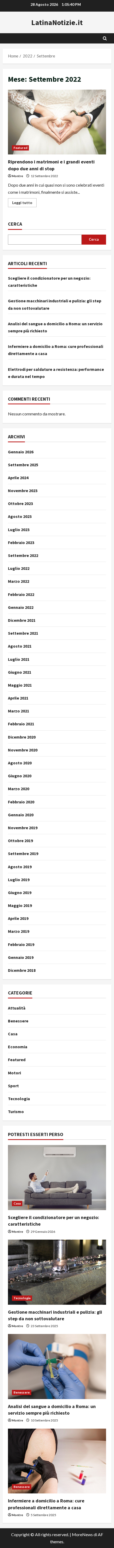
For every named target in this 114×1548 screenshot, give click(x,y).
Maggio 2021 (20, 685)
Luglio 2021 (18, 659)
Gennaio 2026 (20, 451)
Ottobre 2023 (20, 503)
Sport (13, 1085)
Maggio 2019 (20, 905)
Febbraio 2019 (21, 944)
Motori (14, 1072)
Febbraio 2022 (21, 594)
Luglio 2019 (18, 879)
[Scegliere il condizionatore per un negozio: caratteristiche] (57, 1177)
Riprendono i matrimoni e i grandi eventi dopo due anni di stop (57, 122)
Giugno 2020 (19, 775)
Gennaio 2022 (20, 607)
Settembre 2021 (23, 633)
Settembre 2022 (23, 555)
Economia (17, 1046)
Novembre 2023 (22, 490)
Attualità (16, 1008)
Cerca (15, 224)
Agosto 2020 (20, 762)
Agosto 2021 (20, 646)
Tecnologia (19, 1098)
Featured (20, 148)
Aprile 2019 (18, 918)
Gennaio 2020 (20, 814)
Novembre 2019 (22, 827)
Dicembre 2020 (22, 737)
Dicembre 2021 (22, 620)
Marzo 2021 (18, 711)
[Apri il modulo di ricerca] (105, 38)
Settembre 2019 (23, 853)
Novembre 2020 (22, 750)
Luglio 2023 (18, 529)
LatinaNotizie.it (57, 22)
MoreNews (82, 1534)
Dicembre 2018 (22, 970)
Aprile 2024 (18, 477)
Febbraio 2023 (21, 542)
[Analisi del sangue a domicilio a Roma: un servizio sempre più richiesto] (57, 1366)
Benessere (18, 1020)
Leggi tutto (24, 203)
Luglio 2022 (18, 568)
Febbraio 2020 (21, 801)
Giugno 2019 (19, 892)
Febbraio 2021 (21, 723)
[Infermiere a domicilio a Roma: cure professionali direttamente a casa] (57, 1461)
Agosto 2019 (20, 866)
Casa (12, 1033)
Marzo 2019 (18, 931)
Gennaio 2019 (20, 957)
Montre (17, 176)
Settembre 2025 (23, 464)
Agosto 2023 (20, 516)
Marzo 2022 (18, 581)
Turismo (16, 1111)
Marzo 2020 (18, 788)
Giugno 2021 (19, 672)
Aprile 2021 (18, 698)
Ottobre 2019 (20, 840)
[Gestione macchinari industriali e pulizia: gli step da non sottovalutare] (57, 1272)
